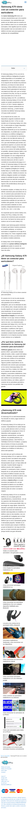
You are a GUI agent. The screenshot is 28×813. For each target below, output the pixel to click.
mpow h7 (3, 776)
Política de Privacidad (6, 768)
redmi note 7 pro (5, 781)
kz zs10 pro (4, 783)
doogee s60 (4, 777)
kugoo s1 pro (4, 779)
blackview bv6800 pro (6, 784)
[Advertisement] (14, 50)
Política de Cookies (5, 767)
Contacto (3, 772)
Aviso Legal (4, 770)
